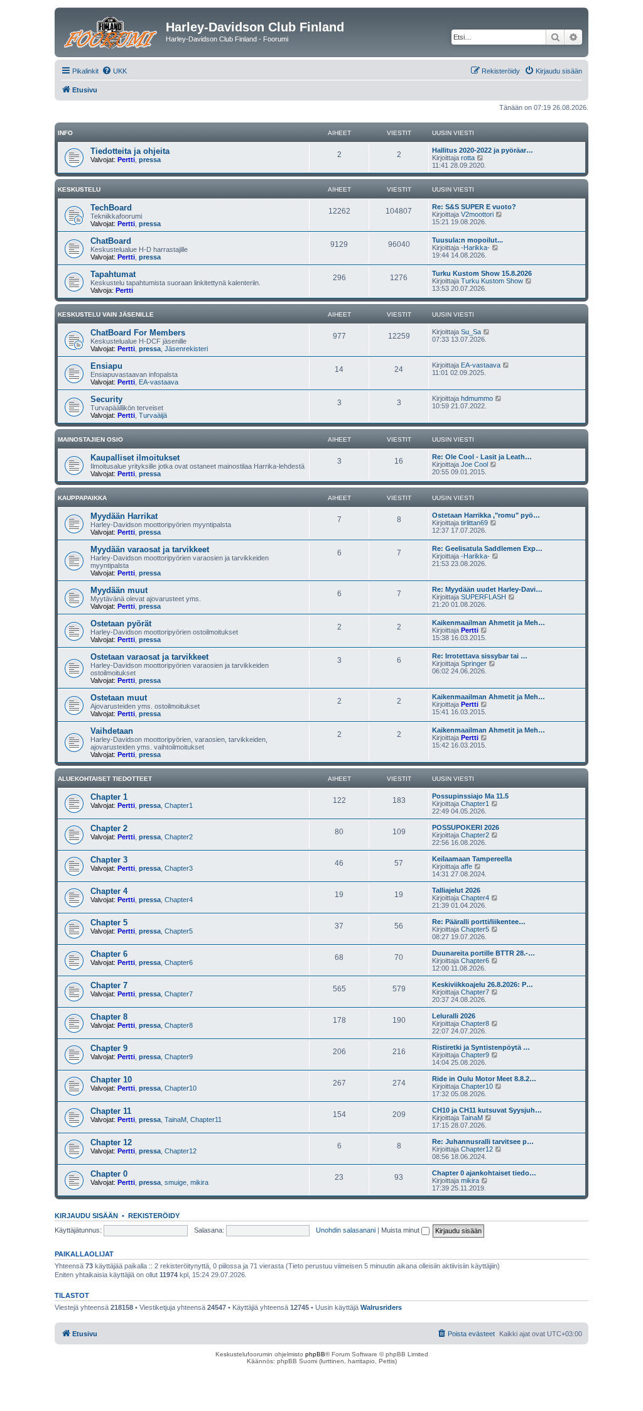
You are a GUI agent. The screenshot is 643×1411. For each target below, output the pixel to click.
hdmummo (477, 398)
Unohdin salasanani (346, 1230)
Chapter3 (179, 868)
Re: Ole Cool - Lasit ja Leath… (482, 456)
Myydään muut (119, 590)
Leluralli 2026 (453, 1016)
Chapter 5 (108, 922)
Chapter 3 (108, 859)
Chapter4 (179, 899)
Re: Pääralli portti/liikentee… (479, 921)
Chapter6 (179, 962)
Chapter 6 (108, 954)
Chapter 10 (111, 1079)
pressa (150, 159)
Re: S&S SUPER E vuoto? (474, 206)
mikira (199, 1182)
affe (466, 866)
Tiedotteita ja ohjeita (130, 151)
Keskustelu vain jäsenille (106, 314)
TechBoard (111, 207)
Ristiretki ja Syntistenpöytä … (481, 1047)
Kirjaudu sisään (86, 1215)
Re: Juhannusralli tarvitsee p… (483, 1141)
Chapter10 (181, 1088)
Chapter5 (179, 931)
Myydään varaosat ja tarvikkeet (149, 549)
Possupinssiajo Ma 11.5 (470, 796)
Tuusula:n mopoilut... (467, 240)
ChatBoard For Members (137, 332)
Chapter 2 (108, 828)
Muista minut (401, 1230)
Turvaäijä (153, 415)
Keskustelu (79, 189)
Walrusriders (381, 1307)
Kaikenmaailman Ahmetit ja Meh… (488, 622)
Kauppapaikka (82, 497)
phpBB (315, 1354)
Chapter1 (179, 805)
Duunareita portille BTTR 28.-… (483, 953)
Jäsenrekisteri (186, 348)
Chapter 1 (108, 797)
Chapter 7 (108, 985)
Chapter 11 (110, 1111)
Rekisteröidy (154, 1215)
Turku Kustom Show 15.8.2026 (482, 273)
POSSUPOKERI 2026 (465, 827)
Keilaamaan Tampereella (472, 859)
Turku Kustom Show (492, 281)
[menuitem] (114, 71)
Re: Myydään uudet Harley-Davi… (487, 589)
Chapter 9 (108, 1048)
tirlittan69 (474, 522)
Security (106, 399)
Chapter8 (179, 1025)
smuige (175, 1182)
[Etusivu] (112, 31)
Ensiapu (106, 366)
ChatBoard (110, 241)
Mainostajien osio (90, 439)
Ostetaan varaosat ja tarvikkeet (149, 657)
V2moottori (477, 214)
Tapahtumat (113, 274)
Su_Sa (471, 331)
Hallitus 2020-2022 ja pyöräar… (482, 150)
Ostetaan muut (118, 697)
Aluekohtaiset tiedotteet (105, 778)
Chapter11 (206, 1119)
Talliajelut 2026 (456, 890)
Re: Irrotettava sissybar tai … (479, 656)
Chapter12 (181, 1151)
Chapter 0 (108, 1174)
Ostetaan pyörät (120, 623)
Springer (474, 663)
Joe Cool (474, 464)
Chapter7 (179, 994)
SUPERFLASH (483, 597)
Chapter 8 (108, 1016)
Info (65, 132)
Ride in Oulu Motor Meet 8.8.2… (484, 1078)
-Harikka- (475, 247)
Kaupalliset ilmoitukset (135, 457)
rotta (468, 157)
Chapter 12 (111, 1142)
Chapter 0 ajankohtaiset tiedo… (484, 1173)
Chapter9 (179, 1056)
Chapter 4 (108, 891)
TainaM (175, 1119)
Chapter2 (179, 837)
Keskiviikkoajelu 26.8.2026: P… (482, 984)
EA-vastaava (158, 382)
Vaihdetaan (111, 731)
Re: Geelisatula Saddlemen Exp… (487, 548)
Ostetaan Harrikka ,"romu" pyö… (486, 515)
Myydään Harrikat (124, 516)
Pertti (126, 159)
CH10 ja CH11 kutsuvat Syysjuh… (487, 1110)
